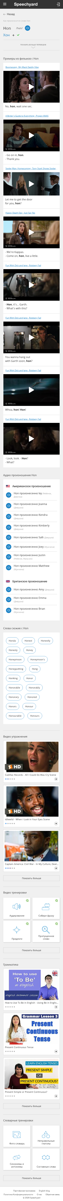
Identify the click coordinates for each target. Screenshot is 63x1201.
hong (35, 668)
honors (12, 706)
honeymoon (15, 659)
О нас (39, 1194)
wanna (14, 357)
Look (9, 458)
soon (22, 361)
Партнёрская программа (24, 1191)
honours (34, 715)
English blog (44, 1191)
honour (29, 706)
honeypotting (16, 668)
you (17, 159)
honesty (13, 650)
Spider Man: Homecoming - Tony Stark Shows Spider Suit (32, 169)
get (19, 199)
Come (10, 256)
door (29, 199)
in (16, 155)
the (24, 199)
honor (29, 678)
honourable (15, 715)
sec (29, 106)
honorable (14, 687)
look (16, 458)
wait (18, 106)
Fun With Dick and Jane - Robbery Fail (23, 265)
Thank (10, 159)
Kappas (18, 252)
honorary (14, 696)
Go (8, 155)
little (34, 256)
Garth (22, 304)
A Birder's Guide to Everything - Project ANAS (26, 116)
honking (13, 678)
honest (28, 640)
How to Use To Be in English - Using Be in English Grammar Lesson (31, 1002)
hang (22, 357)
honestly (45, 640)
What (10, 462)
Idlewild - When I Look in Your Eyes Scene (27, 819)
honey (29, 650)
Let (7, 199)
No (7, 106)
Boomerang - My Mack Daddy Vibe (22, 67)
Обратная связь (53, 1194)
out (28, 357)
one (24, 106)
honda (12, 640)
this (23, 308)
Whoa (8, 409)
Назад (11, 14)
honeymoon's (37, 659)
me (11, 199)
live (27, 256)
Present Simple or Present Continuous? (26, 1091)
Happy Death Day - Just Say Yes (20, 213)
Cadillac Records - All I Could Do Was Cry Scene (30, 774)
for (7, 203)
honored (32, 696)
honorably (34, 687)
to (15, 199)
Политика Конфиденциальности (18, 1194)
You (7, 357)
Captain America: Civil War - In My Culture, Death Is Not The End (31, 864)
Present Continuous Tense (19, 1047)
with (18, 308)
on (12, 155)
